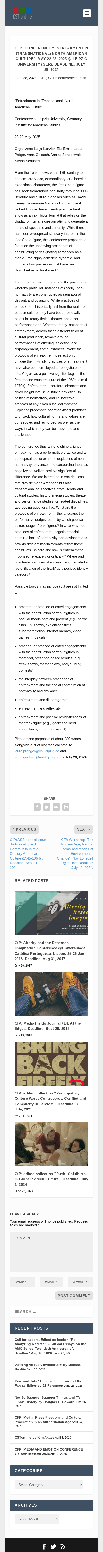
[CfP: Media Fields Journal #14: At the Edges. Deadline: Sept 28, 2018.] (51, 994)
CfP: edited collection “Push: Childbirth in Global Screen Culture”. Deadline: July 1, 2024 (51, 1179)
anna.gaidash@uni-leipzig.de (37, 757)
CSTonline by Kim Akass (34, 1437)
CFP (43, 78)
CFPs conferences (63, 78)
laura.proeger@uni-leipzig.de (37, 751)
